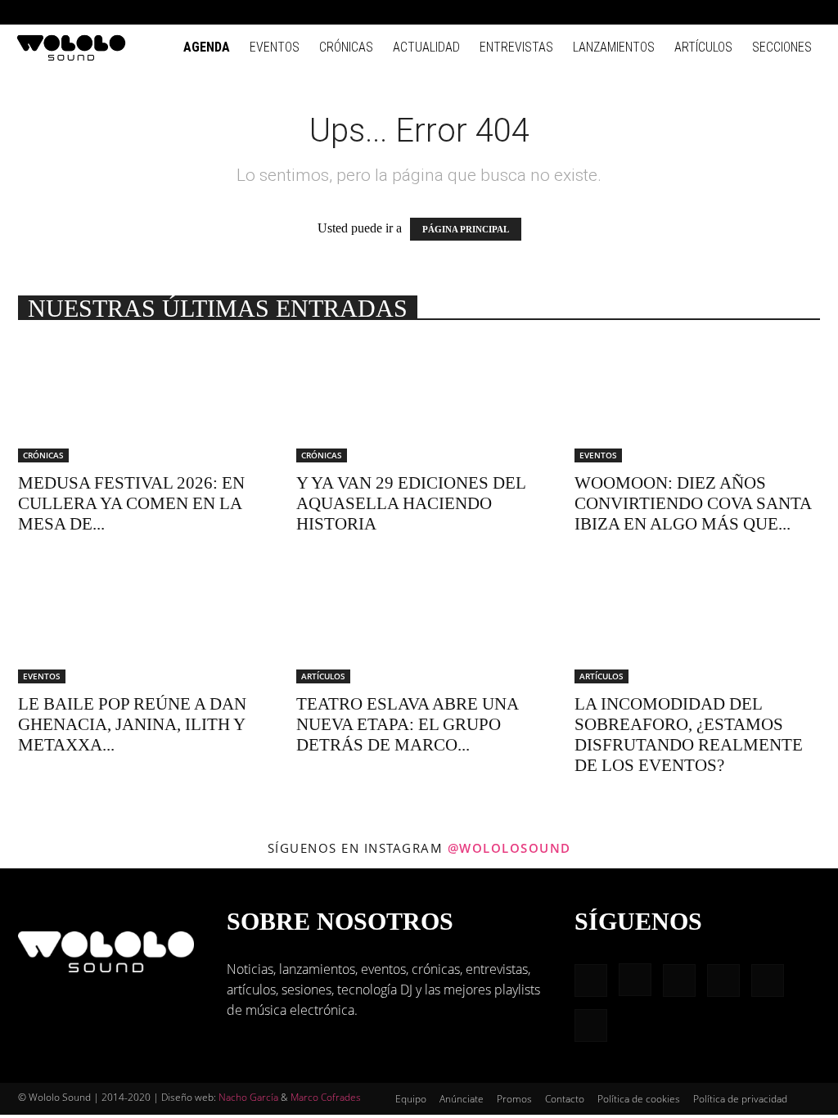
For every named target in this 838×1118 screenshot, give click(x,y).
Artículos (703, 47)
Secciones (782, 47)
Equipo (410, 1099)
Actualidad (426, 47)
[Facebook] (674, 12)
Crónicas (346, 47)
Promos (514, 1099)
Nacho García (248, 1097)
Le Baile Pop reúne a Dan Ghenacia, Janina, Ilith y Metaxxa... (132, 724)
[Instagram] (701, 12)
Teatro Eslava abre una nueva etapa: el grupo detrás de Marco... (407, 724)
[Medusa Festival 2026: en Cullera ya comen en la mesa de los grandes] (141, 401)
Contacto (564, 1099)
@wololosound (509, 848)
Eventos (275, 47)
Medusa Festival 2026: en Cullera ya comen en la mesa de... (131, 503)
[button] (650, 12)
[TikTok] (782, 12)
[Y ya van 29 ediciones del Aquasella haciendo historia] (419, 401)
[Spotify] (755, 12)
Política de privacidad (740, 1099)
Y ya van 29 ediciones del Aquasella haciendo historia (410, 503)
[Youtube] (809, 12)
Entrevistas (516, 47)
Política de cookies (638, 1099)
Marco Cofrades (326, 1097)
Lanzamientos (614, 47)
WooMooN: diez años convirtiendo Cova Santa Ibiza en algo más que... (692, 503)
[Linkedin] (728, 12)
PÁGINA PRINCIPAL (465, 229)
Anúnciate (461, 1099)
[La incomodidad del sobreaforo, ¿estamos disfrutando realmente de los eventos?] (697, 622)
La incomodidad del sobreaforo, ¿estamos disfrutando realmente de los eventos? (688, 734)
